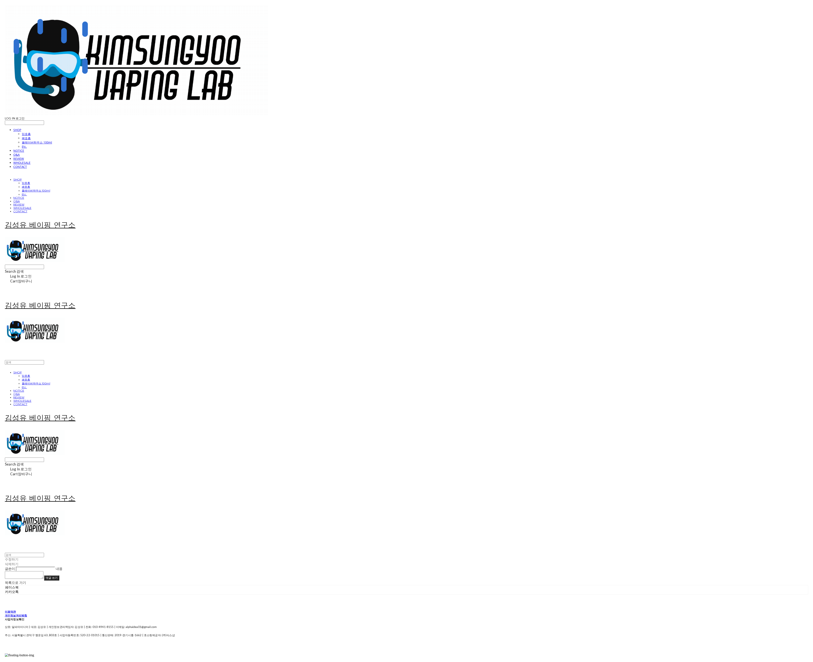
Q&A (16, 155)
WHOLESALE (21, 163)
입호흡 (26, 134)
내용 (59, 569)
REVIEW (18, 159)
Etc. (24, 147)
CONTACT (20, 167)
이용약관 (10, 611)
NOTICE (18, 151)
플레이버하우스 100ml (37, 142)
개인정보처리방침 (16, 615)
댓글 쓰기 (52, 577)
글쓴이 (10, 569)
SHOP (17, 130)
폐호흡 (26, 138)
